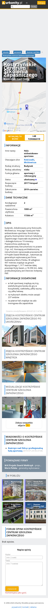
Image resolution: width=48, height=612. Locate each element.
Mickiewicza (30, 162)
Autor (8, 554)
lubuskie (6, 52)
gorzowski (17, 52)
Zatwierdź (12, 589)
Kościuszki (29, 159)
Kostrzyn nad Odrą (33, 52)
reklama (33, 607)
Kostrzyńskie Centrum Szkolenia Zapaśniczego (18, 55)
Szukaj (33, 6)
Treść (7, 560)
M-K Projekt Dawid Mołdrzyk (19, 465)
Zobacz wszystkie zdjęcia (24, 424)
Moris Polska (11, 468)
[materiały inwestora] (13, 407)
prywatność (16, 607)
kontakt (25, 607)
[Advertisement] (24, 29)
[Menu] (27, 3)
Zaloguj (41, 2)
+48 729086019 (34, 138)
